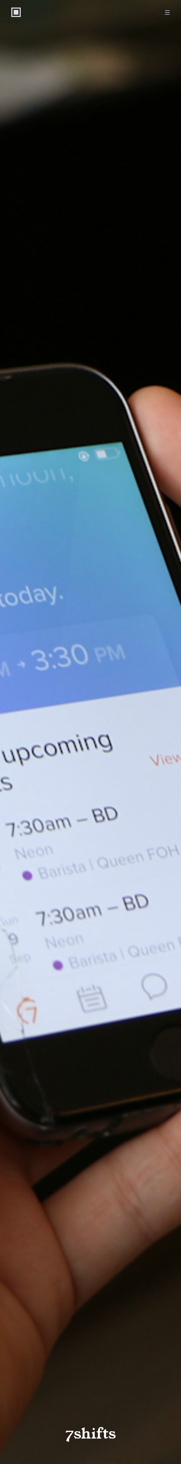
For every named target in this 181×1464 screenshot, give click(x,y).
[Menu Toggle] (167, 12)
